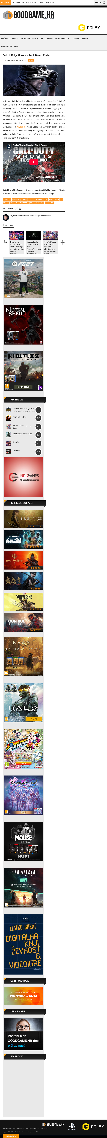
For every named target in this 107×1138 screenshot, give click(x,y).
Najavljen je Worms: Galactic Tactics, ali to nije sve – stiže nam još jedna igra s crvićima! (16, 248)
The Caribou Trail (19, 417)
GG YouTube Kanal (9, 46)
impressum (7, 1128)
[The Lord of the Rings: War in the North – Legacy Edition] (7, 409)
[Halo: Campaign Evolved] (7, 434)
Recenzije (25, 39)
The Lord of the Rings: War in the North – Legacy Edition (24, 409)
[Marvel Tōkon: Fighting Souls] (7, 426)
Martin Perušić (21, 60)
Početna (5, 39)
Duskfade (16, 442)
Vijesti (15, 39)
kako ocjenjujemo (32, 1128)
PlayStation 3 (12, 203)
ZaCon (85, 39)
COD (30, 199)
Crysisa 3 (21, 127)
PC (4, 203)
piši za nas (44, 1128)
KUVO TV (75, 39)
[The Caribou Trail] (7, 418)
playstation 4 (23, 203)
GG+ (34, 39)
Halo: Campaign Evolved (22, 434)
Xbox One (49, 203)
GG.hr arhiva (61, 39)
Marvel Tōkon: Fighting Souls (22, 426)
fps (46, 199)
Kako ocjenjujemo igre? (34, 2)
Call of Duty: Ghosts (19, 199)
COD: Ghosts (38, 199)
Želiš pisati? (50, 2)
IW (62, 199)
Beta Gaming (47, 39)
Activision (6, 199)
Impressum (5, 2)
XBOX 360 (40, 203)
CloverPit (16, 450)
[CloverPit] (7, 451)
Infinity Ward (54, 199)
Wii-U (32, 203)
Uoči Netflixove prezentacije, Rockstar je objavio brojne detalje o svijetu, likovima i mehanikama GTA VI (50, 250)
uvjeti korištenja (18, 1128)
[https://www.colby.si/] (73, 31)
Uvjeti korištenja (18, 2)
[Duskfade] (7, 443)
